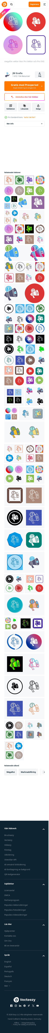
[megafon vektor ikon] (14, 492)
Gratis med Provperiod (24, 86)
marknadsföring (28, 1005)
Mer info (10, 121)
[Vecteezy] (4, 4)
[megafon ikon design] (14, 183)
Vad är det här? (29, 117)
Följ (39, 76)
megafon (11, 1005)
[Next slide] (38, 1006)
